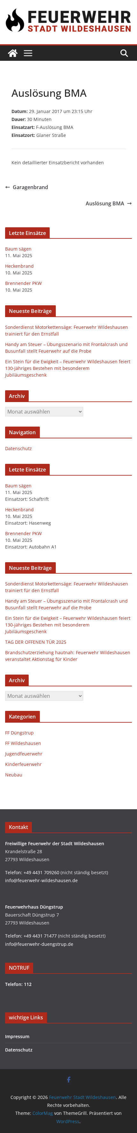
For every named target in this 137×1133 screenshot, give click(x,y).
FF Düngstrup (19, 733)
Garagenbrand (30, 187)
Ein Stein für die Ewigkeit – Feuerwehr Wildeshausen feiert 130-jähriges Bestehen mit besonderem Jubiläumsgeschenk (67, 368)
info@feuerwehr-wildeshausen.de (41, 880)
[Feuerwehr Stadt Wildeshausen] (12, 53)
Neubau (13, 775)
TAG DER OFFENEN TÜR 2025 (35, 642)
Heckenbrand (19, 266)
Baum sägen (18, 249)
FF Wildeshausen (23, 743)
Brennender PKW (23, 283)
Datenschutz (18, 448)
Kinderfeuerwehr (23, 764)
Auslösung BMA (105, 203)
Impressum (17, 1036)
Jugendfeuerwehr (23, 754)
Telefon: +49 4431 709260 (32, 872)
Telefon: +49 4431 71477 (31, 936)
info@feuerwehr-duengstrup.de (39, 944)
